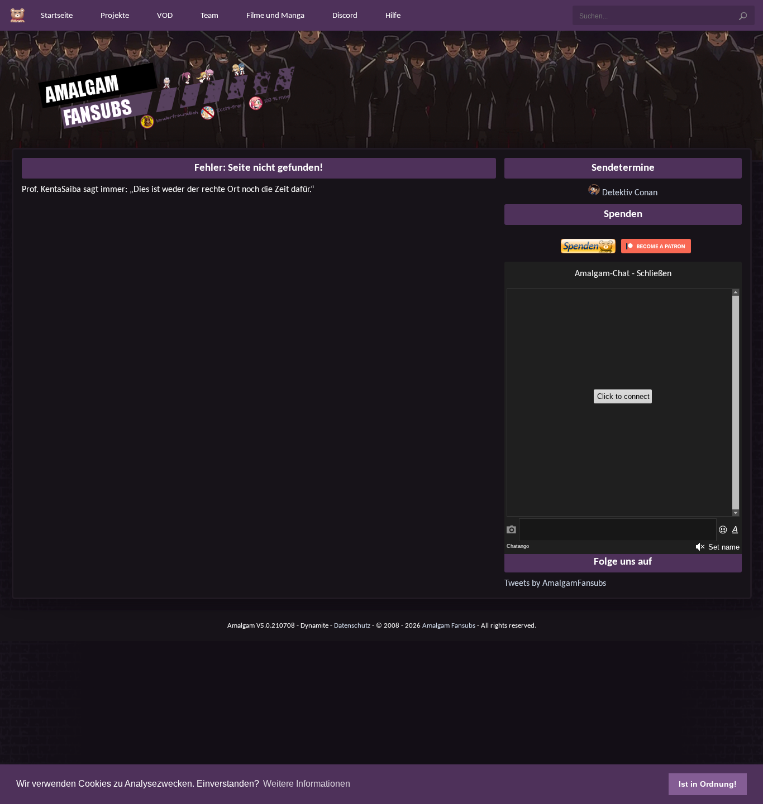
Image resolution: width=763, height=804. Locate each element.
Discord (344, 16)
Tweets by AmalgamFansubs (555, 583)
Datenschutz (352, 625)
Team (209, 16)
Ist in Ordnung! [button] (708, 783)
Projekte (115, 16)
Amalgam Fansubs (448, 625)
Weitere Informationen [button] (306, 783)
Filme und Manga (275, 16)
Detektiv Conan (629, 193)
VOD (165, 16)
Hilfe (392, 16)
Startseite (57, 16)
